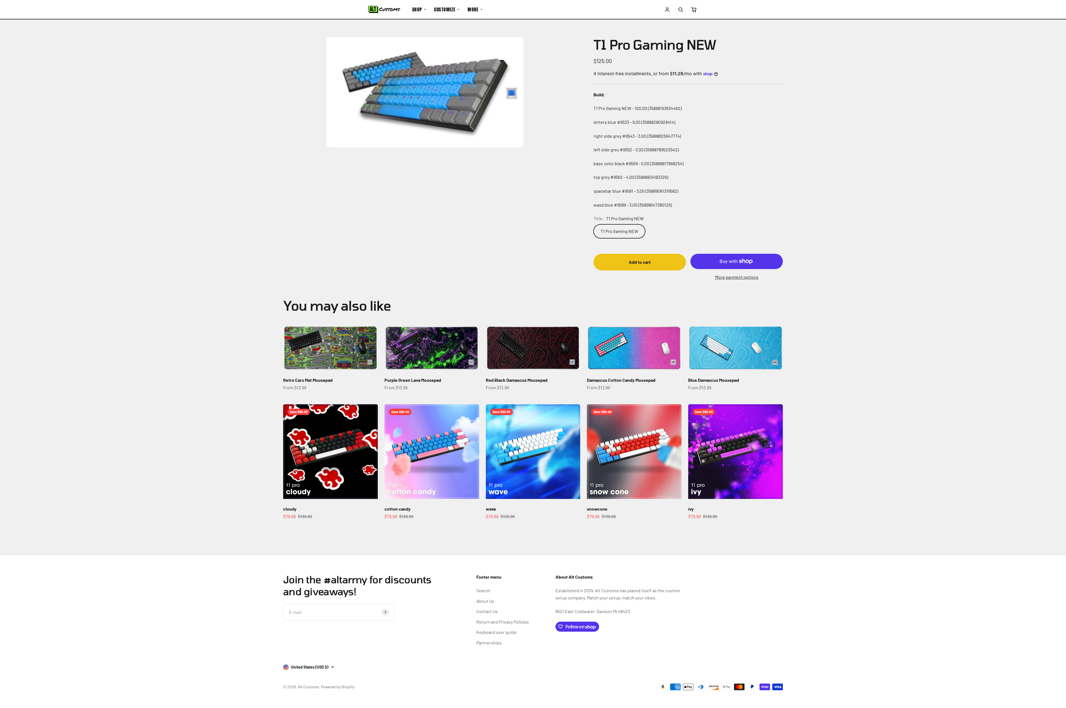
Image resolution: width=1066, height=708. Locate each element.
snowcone (597, 508)
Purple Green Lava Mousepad (412, 380)
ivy (691, 508)
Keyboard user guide (496, 632)
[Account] (667, 9)
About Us (485, 601)
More (472, 9)
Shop (417, 9)
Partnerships (489, 642)
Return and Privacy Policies (502, 621)
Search (483, 590)
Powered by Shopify (337, 686)
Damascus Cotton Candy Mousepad (621, 380)
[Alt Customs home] (384, 9)
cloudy (289, 508)
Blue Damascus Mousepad (713, 380)
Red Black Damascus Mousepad (516, 380)
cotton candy (397, 508)
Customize (444, 9)
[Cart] (694, 9)
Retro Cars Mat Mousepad (308, 380)
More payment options (736, 277)
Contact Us (487, 611)
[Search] (680, 9)
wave (491, 508)
